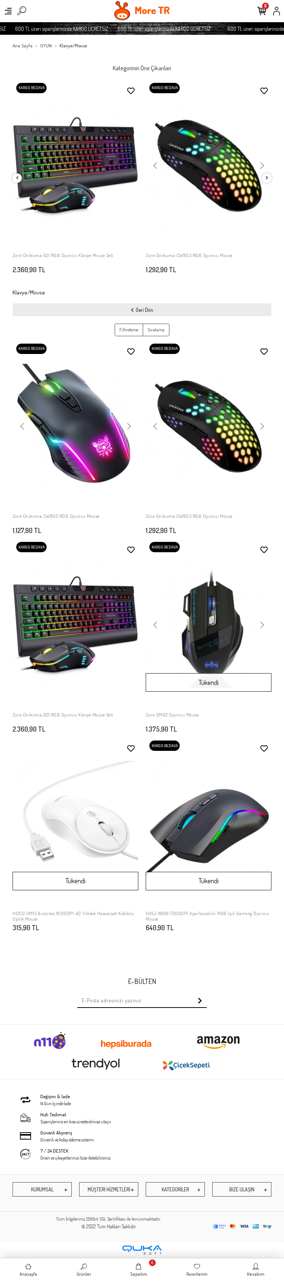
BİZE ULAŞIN (241, 1189)
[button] (22, 166)
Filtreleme (128, 330)
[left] (17, 178)
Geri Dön (144, 310)
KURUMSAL (42, 1189)
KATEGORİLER (175, 1189)
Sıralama (156, 330)
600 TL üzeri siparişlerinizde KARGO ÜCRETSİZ (51, 29)
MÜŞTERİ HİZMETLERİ (109, 1189)
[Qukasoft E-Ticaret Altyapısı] (142, 1250)
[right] (267, 178)
